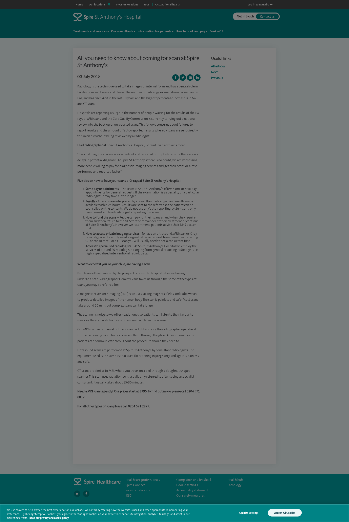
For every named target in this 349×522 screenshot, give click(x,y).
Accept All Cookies (284, 512)
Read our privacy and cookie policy (49, 517)
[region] (174, 513)
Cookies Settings (248, 512)
